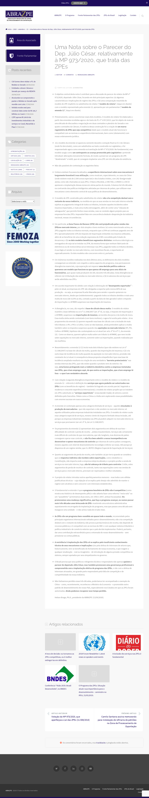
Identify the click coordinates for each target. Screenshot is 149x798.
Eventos (30, 156)
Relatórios (17, 174)
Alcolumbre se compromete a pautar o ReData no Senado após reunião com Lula (24, 101)
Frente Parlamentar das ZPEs (89, 15)
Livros (29, 160)
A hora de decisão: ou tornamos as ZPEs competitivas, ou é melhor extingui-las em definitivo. (59, 656)
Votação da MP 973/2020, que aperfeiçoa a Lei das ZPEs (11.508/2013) (70, 716)
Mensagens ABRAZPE (86, 75)
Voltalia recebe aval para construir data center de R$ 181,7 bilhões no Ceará (24, 110)
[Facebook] (65, 769)
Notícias (16, 169)
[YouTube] (90, 769)
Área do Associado (26, 40)
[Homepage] (19, 16)
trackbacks (101, 742)
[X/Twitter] (56, 769)
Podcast (30, 169)
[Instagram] (82, 769)
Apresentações (18, 151)
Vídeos (30, 174)
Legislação (122, 15)
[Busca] (141, 13)
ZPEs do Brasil (109, 15)
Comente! (70, 75)
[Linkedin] (73, 769)
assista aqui (78, 3)
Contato (133, 15)
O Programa (69, 15)
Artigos (16, 156)
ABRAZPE (58, 15)
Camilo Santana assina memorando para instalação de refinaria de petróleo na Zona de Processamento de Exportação (117, 720)
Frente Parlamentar (27, 55)
